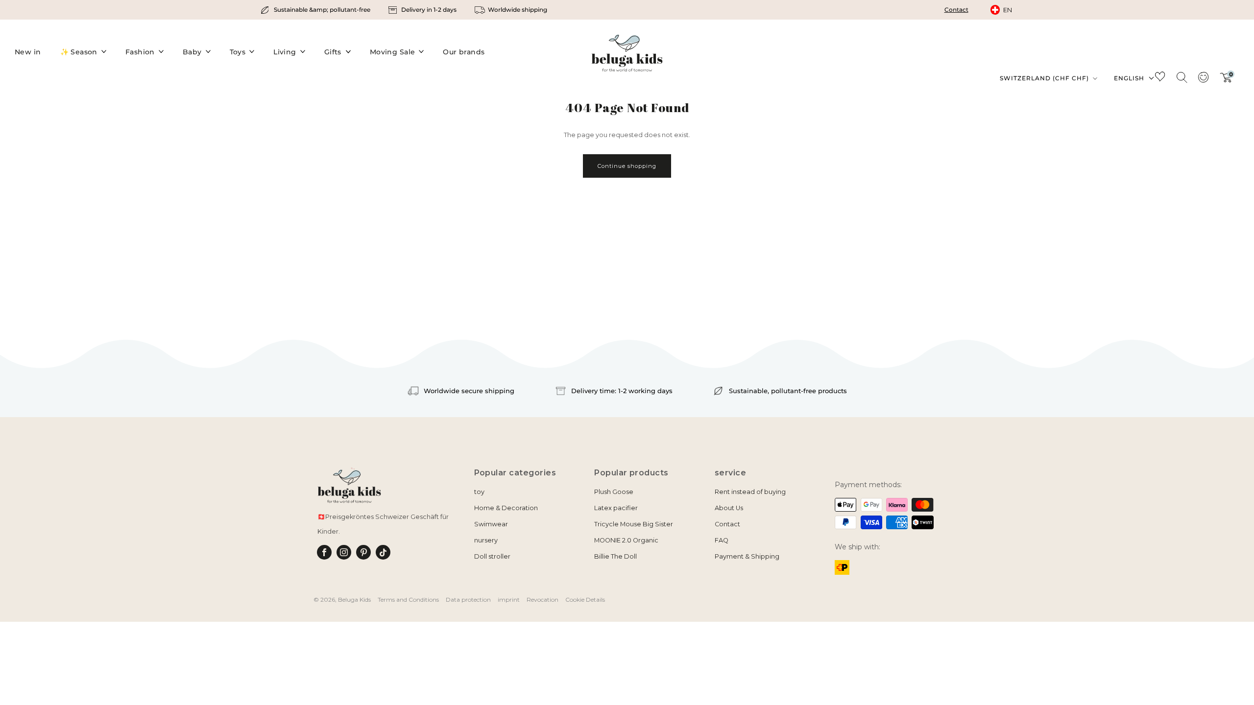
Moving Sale (392, 51)
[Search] (1181, 77)
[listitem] (316, 10)
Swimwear (491, 524)
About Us (729, 508)
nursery (486, 540)
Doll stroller (492, 556)
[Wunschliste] (1160, 78)
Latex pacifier (616, 508)
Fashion (140, 51)
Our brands (463, 51)
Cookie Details (585, 599)
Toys (238, 51)
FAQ (721, 540)
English (1129, 78)
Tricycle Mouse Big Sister (633, 524)
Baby (192, 51)
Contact (956, 9)
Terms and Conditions (408, 599)
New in (28, 51)
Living (284, 51)
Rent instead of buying (750, 491)
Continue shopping (627, 166)
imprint (509, 599)
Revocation (542, 599)
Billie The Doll (615, 556)
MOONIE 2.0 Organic (626, 540)
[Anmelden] (1203, 80)
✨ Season (78, 51)
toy (479, 491)
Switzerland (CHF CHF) (1045, 78)
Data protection (468, 599)
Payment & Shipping (747, 556)
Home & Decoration (506, 508)
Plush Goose (613, 491)
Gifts (332, 51)
